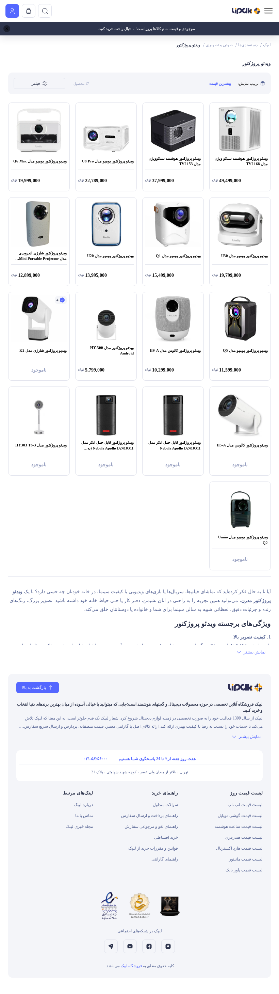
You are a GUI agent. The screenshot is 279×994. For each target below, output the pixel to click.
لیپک (267, 45)
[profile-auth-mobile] (12, 11)
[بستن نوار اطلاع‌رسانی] (7, 29)
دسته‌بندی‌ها (248, 45)
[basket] (28, 11)
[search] (45, 11)
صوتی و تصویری (219, 45)
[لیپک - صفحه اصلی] (246, 10)
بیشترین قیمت (220, 83)
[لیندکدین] (149, 946)
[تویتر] (130, 946)
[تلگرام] (111, 946)
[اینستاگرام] (168, 946)
